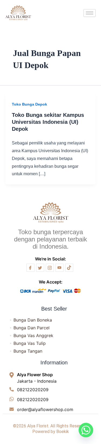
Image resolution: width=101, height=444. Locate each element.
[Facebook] (30, 268)
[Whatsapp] (86, 430)
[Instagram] (50, 268)
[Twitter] (40, 268)
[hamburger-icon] (89, 13)
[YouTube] (59, 268)
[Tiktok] (69, 268)
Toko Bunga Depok (29, 104)
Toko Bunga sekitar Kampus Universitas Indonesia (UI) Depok (48, 122)
